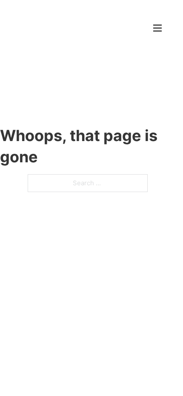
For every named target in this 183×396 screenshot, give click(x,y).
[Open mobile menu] (157, 28)
